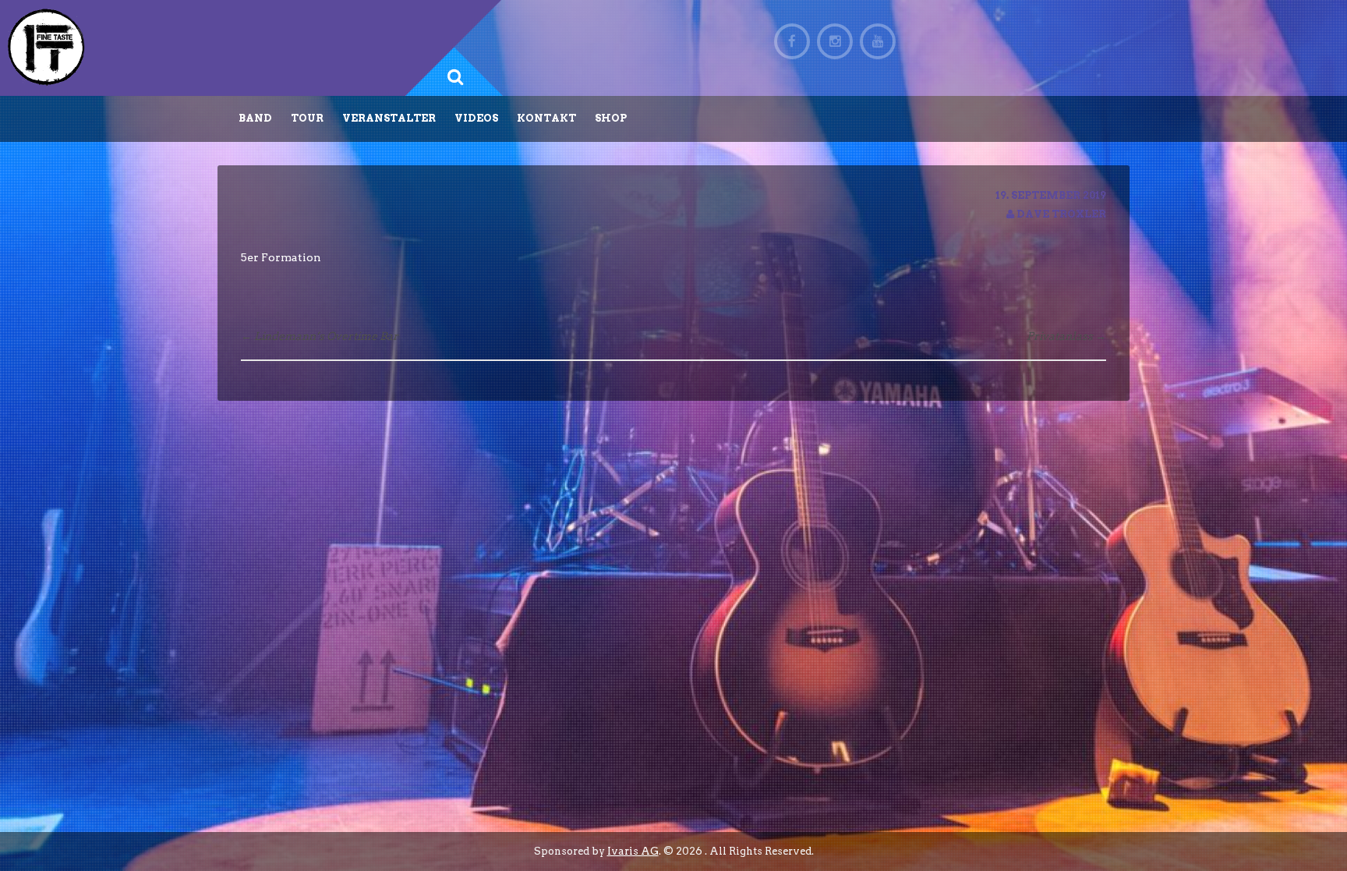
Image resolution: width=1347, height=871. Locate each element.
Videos (476, 118)
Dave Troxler (1061, 214)
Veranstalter (389, 118)
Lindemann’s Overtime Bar (319, 336)
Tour (307, 118)
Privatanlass (1066, 336)
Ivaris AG (633, 851)
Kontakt (546, 118)
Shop (611, 118)
